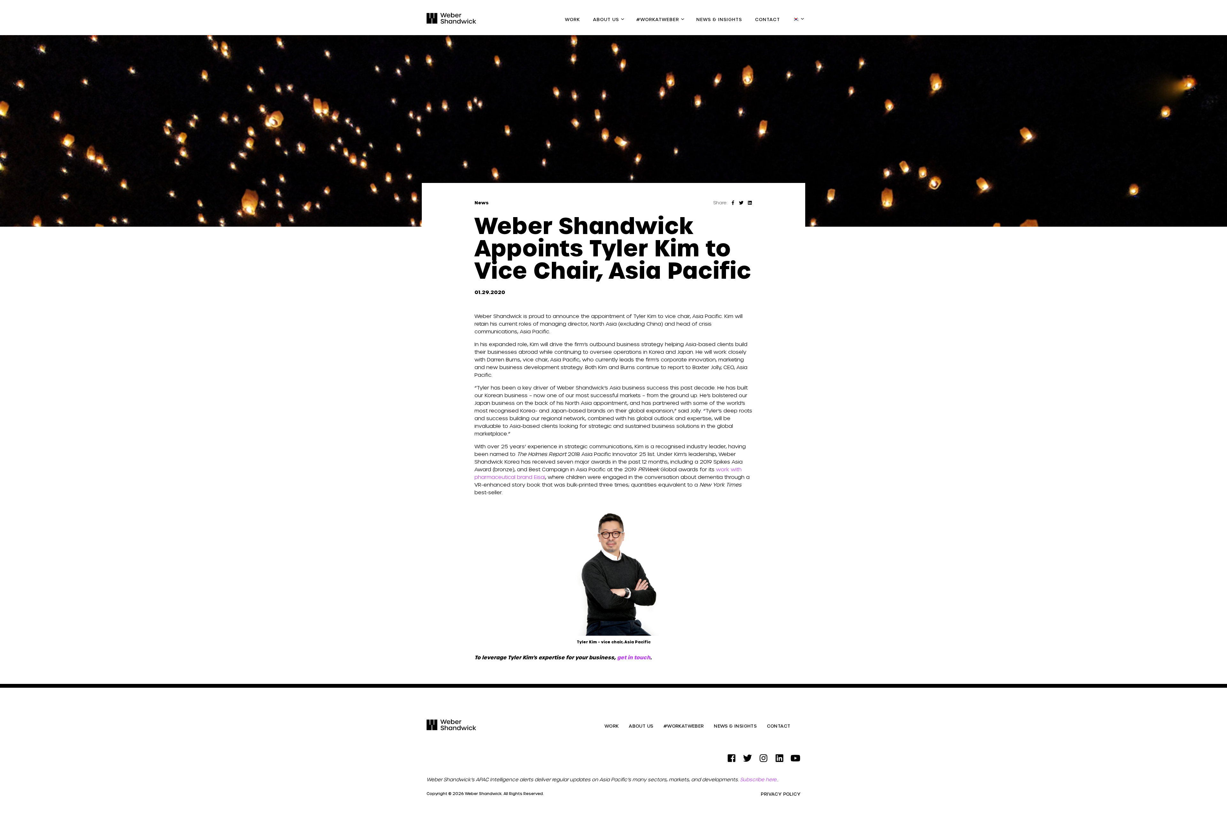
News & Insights (719, 19)
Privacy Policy (780, 794)
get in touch (633, 657)
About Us (606, 19)
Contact (767, 19)
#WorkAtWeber (657, 19)
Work (572, 19)
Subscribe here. (758, 779)
